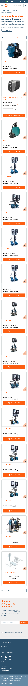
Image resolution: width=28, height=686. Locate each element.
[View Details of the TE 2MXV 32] (14, 345)
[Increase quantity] (12, 109)
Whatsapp (5, 662)
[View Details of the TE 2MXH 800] (14, 489)
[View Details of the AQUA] (14, 50)
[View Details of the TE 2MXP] (14, 381)
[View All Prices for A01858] (17, 105)
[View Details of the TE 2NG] (14, 273)
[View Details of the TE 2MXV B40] (14, 525)
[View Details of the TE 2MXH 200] (14, 417)
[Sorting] (17, 37)
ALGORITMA (9, 683)
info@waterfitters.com (7, 664)
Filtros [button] (3, 37)
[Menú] (2, 5)
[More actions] (21, 1)
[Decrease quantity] (3, 109)
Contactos (4, 666)
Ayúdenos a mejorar (6, 668)
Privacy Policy (18, 632)
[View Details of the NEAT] (14, 129)
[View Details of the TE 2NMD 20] (14, 165)
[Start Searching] (10, 5)
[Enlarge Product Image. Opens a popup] (24, 58)
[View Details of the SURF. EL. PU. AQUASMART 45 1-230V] (14, 86)
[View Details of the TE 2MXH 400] (14, 453)
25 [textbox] (23, 37)
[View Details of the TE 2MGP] (14, 201)
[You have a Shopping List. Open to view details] (25, 5)
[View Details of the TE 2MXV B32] (14, 309)
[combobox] (16, 5)
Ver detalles (15, 72)
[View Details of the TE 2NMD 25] (14, 237)
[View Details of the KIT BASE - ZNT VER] (14, 560)
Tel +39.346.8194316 (6, 659)
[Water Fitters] (6, 5)
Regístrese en (5, 670)
